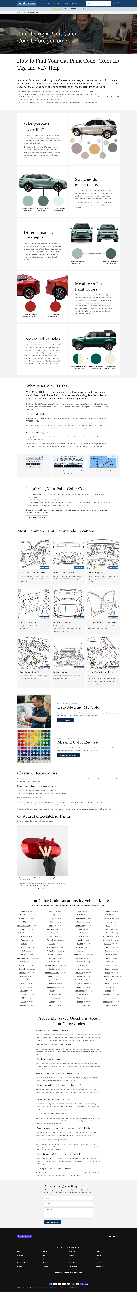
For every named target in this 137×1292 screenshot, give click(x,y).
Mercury (79, 958)
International (51, 987)
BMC (23, 951)
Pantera (80, 1001)
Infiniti (51, 983)
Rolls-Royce (108, 936)
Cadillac (22, 965)
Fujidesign (52, 954)
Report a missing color (68, 755)
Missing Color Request (60, 1135)
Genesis (52, 958)
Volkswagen (107, 994)
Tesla (108, 980)
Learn (23, 12)
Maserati (79, 947)
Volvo (107, 998)
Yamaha (108, 1005)
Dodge (22, 994)
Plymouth (107, 915)
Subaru (107, 969)
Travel (108, 987)
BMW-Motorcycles (23, 958)
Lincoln (79, 933)
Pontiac (107, 918)
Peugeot (108, 911)
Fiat (51, 922)
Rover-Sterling (108, 940)
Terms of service (53, 1287)
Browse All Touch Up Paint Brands (68, 1273)
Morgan (80, 976)
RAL (108, 925)
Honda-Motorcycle (52, 972)
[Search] (109, 3)
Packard (80, 998)
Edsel (51, 915)
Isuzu (51, 994)
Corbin (23, 983)
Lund (80, 940)
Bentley (23, 947)
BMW (23, 954)
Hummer (51, 976)
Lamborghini (80, 918)
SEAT (108, 958)
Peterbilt (80, 1005)
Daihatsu (23, 991)
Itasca (51, 998)
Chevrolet (22, 969)
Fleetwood (51, 929)
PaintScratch (25, 1287)
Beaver (24, 943)
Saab (108, 947)
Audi (23, 936)
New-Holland (80, 980)
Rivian (108, 933)
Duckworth (24, 1005)
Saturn (107, 951)
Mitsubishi (79, 972)
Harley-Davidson (51, 965)
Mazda (79, 951)
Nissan (79, 987)
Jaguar (51, 1001)
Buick (22, 962)
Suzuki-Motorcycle (108, 976)
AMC (23, 922)
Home (18, 12)
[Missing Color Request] (34, 746)
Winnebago (107, 1001)
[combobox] (98, 3)
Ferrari (51, 918)
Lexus (79, 929)
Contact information (74, 1287)
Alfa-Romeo (23, 915)
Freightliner (51, 951)
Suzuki (107, 972)
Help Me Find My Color (37, 517)
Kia (79, 911)
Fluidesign (52, 933)
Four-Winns (51, 947)
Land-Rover (79, 925)
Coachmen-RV (23, 980)
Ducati (23, 1001)
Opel (80, 994)
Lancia (79, 922)
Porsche (107, 922)
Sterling (108, 965)
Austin (23, 940)
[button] (56, 3)
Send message (52, 1222)
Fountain (52, 943)
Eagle (51, 911)
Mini (79, 969)
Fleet (51, 925)
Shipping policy (63, 1287)
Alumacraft (23, 918)
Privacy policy (34, 1287)
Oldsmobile (79, 991)
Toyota (107, 983)
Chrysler (22, 972)
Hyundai (51, 980)
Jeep (51, 1005)
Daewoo (23, 987)
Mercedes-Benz (79, 954)
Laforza (80, 915)
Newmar (79, 983)
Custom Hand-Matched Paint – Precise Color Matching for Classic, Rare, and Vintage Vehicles (42, 878)
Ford (50, 936)
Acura (23, 911)
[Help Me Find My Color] (34, 711)
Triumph (108, 991)
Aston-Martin (23, 933)
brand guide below (55, 94)
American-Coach (23, 925)
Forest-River (51, 940)
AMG (23, 929)
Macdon (80, 943)
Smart (108, 962)
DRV (24, 998)
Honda (51, 969)
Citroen (23, 976)
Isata (52, 991)
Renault (108, 929)
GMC (51, 962)
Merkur (79, 962)
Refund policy (43, 1287)
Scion (108, 954)
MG (79, 965)
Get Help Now (65, 720)
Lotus (80, 936)
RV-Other (107, 943)
